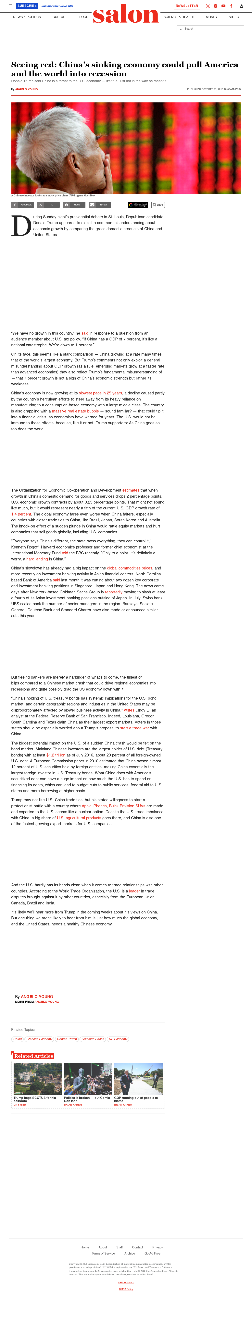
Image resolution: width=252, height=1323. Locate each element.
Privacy (157, 1247)
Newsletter (187, 6)
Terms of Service (103, 1253)
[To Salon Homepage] (126, 13)
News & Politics (27, 17)
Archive (129, 1253)
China (17, 1039)
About (103, 1247)
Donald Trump (67, 1039)
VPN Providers (126, 1283)
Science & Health (179, 17)
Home (85, 1247)
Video (234, 17)
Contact (137, 1247)
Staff (119, 1247)
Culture (60, 17)
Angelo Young (26, 89)
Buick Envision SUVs (126, 806)
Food (83, 17)
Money (212, 17)
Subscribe (27, 6)
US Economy (118, 1039)
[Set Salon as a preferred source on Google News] (138, 205)
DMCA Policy (126, 1289)
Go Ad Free (152, 1253)
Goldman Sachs (93, 1039)
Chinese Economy (39, 1039)
